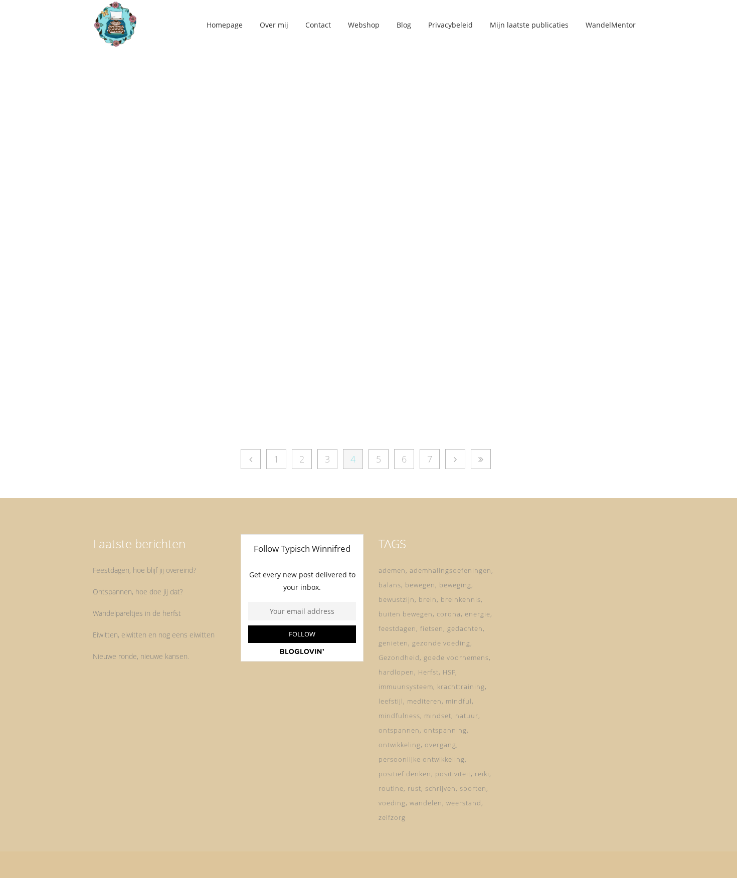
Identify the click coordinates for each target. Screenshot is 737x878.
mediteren (424, 701)
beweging (455, 584)
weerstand (463, 802)
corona (449, 613)
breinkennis (461, 599)
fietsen (431, 628)
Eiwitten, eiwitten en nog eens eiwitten (154, 634)
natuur (466, 715)
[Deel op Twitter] (172, 411)
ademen (392, 570)
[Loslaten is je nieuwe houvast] (523, 145)
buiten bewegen (406, 613)
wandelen (426, 802)
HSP (449, 672)
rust (414, 788)
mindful (459, 701)
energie (477, 613)
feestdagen (397, 628)
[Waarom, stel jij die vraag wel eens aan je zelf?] (351, 145)
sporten (473, 788)
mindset (437, 715)
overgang (440, 744)
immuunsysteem (406, 686)
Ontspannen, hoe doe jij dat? (138, 591)
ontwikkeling (400, 744)
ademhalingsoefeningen (450, 570)
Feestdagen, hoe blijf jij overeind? (144, 570)
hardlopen (396, 672)
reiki (482, 773)
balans (390, 584)
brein (428, 599)
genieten (393, 642)
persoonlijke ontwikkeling (422, 759)
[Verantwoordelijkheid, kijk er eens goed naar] (179, 145)
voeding (392, 802)
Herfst (428, 672)
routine (391, 788)
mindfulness (399, 715)
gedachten (465, 628)
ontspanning (445, 730)
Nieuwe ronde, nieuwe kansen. (141, 656)
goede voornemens (456, 657)
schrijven (440, 788)
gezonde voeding (441, 642)
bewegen (420, 584)
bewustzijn (397, 599)
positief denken (405, 773)
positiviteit (453, 773)
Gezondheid (399, 657)
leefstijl (391, 701)
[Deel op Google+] (186, 411)
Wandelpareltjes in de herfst (137, 613)
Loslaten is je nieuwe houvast (522, 255)
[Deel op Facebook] (162, 411)
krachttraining (461, 686)
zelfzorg (392, 817)
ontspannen (399, 730)
